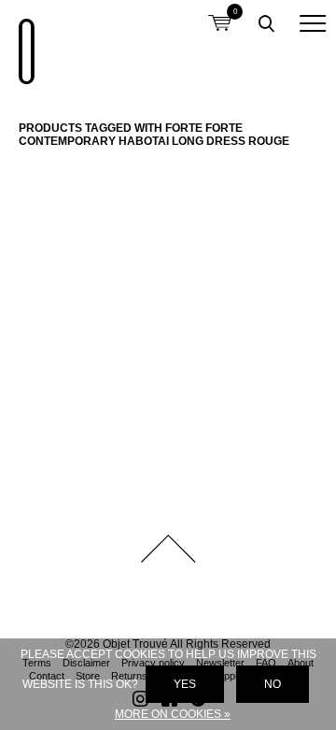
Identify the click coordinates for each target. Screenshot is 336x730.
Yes (185, 684)
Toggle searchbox (266, 23)
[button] (312, 23)
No (272, 684)
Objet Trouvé (23, 42)
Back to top (168, 548)
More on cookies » (173, 714)
